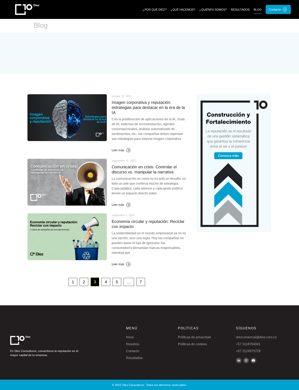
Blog (258, 9)
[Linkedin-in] (239, 360)
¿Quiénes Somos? (213, 9)
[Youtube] (253, 360)
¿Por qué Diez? (155, 9)
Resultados (240, 9)
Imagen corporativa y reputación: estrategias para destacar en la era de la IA (148, 107)
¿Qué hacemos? (183, 9)
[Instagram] (246, 360)
